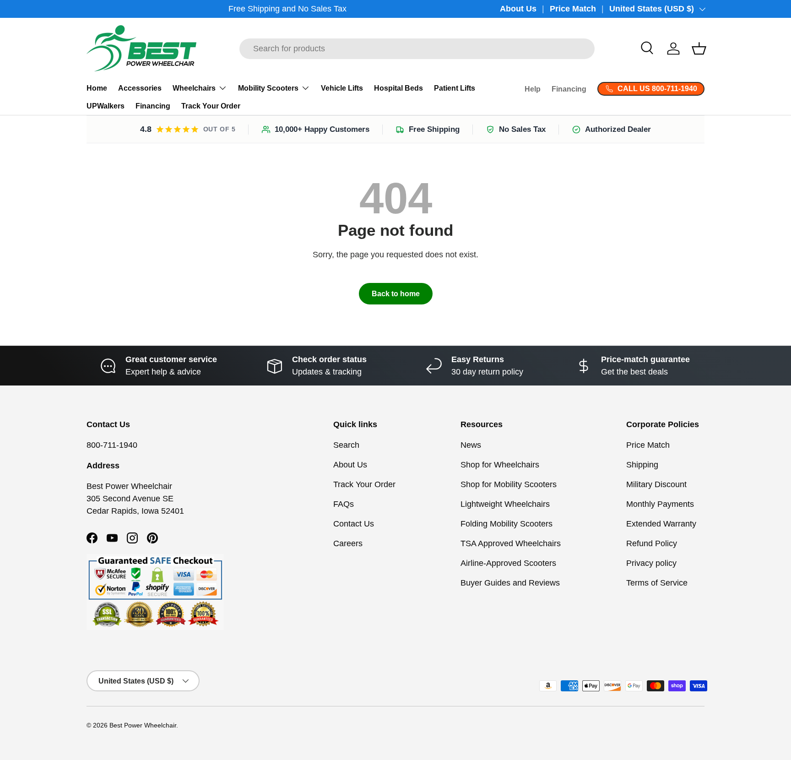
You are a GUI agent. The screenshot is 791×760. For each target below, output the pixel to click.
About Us (518, 8)
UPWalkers (106, 106)
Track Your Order (210, 106)
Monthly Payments (660, 504)
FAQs (343, 504)
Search (346, 445)
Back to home (396, 294)
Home (97, 88)
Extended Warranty (661, 523)
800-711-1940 (112, 445)
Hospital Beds (398, 88)
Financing (152, 106)
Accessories (140, 88)
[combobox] (417, 48)
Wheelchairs (194, 88)
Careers (348, 543)
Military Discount (656, 484)
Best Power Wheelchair (142, 725)
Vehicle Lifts (342, 88)
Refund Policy (651, 543)
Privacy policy (651, 563)
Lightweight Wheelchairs (505, 504)
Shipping (642, 464)
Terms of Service (657, 582)
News (471, 445)
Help (533, 89)
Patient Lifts (454, 88)
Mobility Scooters (268, 88)
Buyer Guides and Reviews (510, 582)
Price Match (573, 8)
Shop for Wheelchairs (500, 464)
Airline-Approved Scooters (508, 563)
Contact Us (353, 523)
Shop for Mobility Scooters (509, 484)
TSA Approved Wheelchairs (511, 543)
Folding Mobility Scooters (507, 523)
